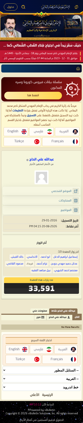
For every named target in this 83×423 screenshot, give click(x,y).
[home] (77, 68)
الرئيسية (47, 395)
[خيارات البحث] (23, 7)
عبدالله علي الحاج (58, 317)
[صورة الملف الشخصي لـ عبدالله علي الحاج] (41, 177)
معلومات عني (40, 311)
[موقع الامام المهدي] (55, 7)
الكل (77, 317)
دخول (10, 6)
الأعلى (34, 395)
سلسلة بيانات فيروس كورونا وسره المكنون (38, 85)
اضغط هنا (33, 95)
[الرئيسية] (76, 7)
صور (38, 317)
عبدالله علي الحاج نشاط (63, 311)
